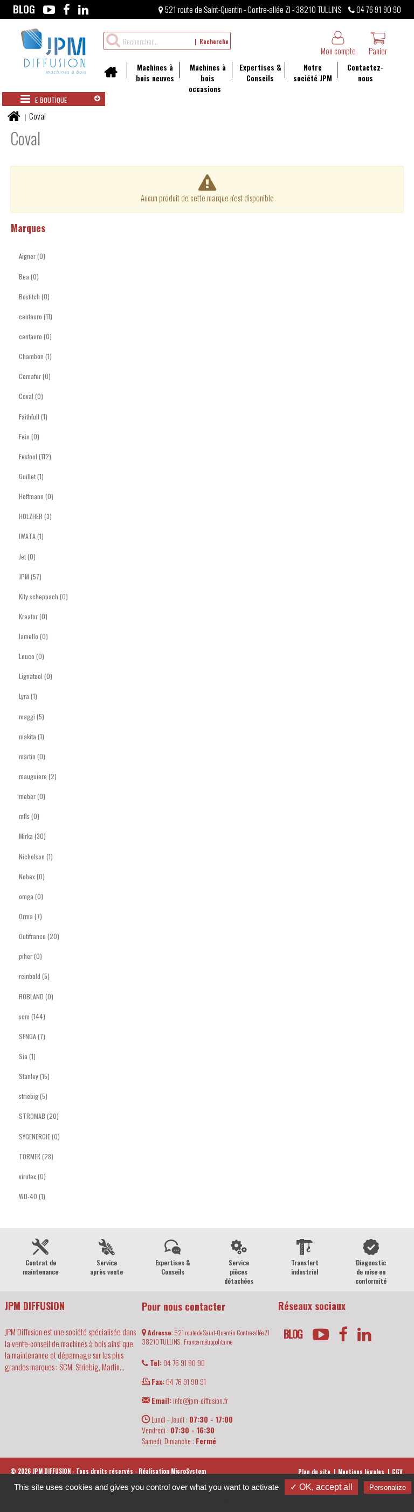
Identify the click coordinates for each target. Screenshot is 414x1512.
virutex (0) (32, 1176)
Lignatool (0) (35, 676)
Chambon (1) (35, 356)
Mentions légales (361, 1471)
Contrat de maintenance (40, 1267)
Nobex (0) (32, 876)
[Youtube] (49, 9)
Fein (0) (29, 436)
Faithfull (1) (33, 416)
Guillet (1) (31, 476)
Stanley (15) (34, 1076)
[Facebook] (66, 9)
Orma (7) (30, 916)
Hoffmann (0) (36, 496)
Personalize (387, 1487)
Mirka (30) (32, 836)
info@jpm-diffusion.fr (189, 1400)
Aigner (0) (32, 256)
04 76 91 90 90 (378, 9)
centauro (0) (35, 336)
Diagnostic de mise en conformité (371, 1271)
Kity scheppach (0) (43, 596)
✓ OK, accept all (321, 1487)
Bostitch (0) (34, 296)
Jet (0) (27, 556)
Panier (378, 51)
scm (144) (32, 1016)
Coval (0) (31, 396)
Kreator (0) (33, 616)
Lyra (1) (28, 696)
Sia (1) (27, 1056)
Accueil (115, 75)
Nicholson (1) (36, 856)
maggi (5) (31, 716)
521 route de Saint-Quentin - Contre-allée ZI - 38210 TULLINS (252, 9)
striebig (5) (33, 1096)
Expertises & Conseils (260, 72)
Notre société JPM (312, 72)
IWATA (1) (31, 536)
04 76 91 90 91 (178, 1381)
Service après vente (106, 1267)
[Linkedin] (83, 9)
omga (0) (31, 896)
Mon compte (338, 51)
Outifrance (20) (39, 936)
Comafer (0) (35, 376)
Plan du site (314, 1471)
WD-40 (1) (32, 1196)
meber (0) (32, 796)
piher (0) (30, 956)
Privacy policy (212, 1501)
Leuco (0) (31, 656)
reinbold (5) (34, 976)
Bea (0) (29, 276)
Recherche (214, 41)
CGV (397, 1471)
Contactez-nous (365, 72)
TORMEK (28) (36, 1156)
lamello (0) (33, 636)
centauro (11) (35, 316)
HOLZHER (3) (35, 516)
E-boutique (50, 99)
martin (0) (32, 756)
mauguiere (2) (38, 776)
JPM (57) (30, 576)
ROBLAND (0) (36, 996)
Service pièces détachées (238, 1271)
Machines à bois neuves (155, 72)
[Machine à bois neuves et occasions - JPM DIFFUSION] (53, 49)
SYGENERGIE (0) (39, 1136)
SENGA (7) (32, 1036)
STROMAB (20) (39, 1116)
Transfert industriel (305, 1267)
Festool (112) (35, 456)
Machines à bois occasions (207, 77)
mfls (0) (29, 816)
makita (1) (31, 736)
